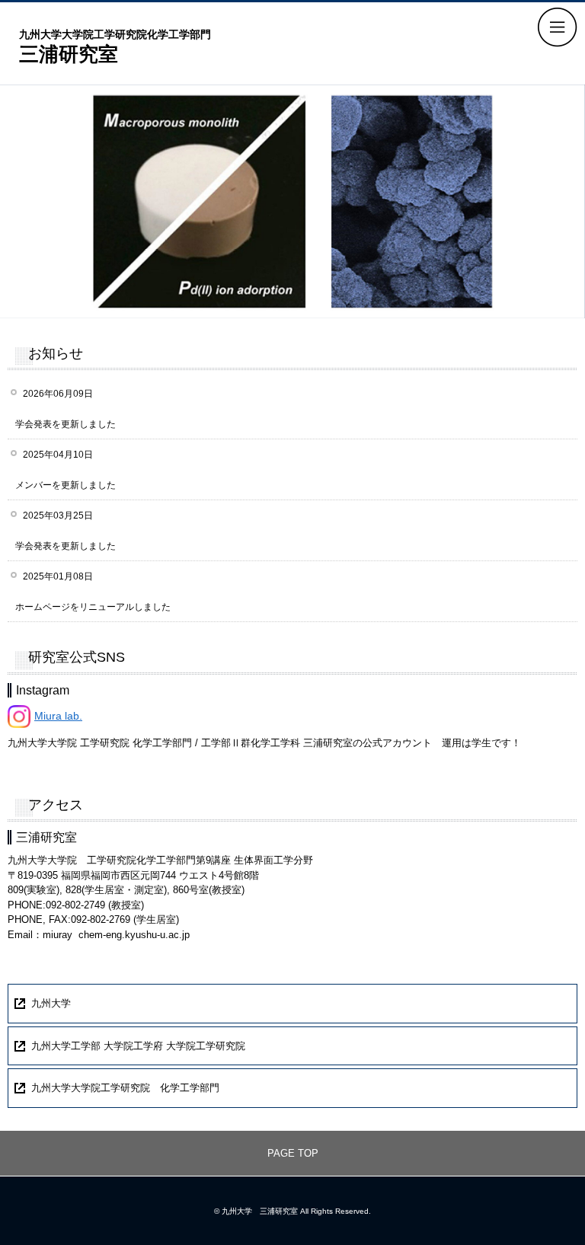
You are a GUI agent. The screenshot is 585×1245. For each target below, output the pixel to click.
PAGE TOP (292, 1153)
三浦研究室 (115, 46)
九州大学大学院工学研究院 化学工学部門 (125, 1087)
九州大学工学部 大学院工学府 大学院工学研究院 (138, 1046)
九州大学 (51, 1003)
